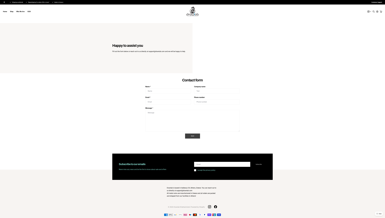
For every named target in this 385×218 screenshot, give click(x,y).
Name (148, 87)
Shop (11, 11)
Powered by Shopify (198, 207)
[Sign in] (377, 11)
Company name (199, 87)
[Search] (374, 11)
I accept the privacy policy (206, 170)
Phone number (199, 97)
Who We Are (20, 11)
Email (147, 97)
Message (149, 108)
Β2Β (29, 11)
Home (5, 11)
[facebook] (215, 206)
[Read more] (369, 11)
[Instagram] (209, 206)
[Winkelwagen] (381, 11)
